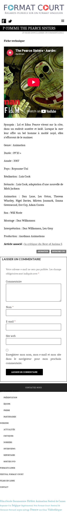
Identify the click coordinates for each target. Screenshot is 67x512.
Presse (7, 410)
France (34, 509)
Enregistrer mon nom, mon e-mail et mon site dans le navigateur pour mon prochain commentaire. (33, 359)
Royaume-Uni (58, 251)
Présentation (10, 397)
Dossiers (8, 442)
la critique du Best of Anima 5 (43, 244)
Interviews (9, 448)
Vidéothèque (55, 509)
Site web (11, 336)
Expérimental (27, 505)
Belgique (16, 505)
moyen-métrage (23, 510)
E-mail (11, 321)
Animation (43, 251)
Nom (10, 307)
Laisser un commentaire (49, 32)
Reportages (9, 455)
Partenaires (10, 416)
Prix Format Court (42, 505)
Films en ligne (7, 480)
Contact (4, 487)
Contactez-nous (33, 387)
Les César (43, 510)
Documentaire (19, 501)
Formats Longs (7, 468)
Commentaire (14, 281)
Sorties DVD (10, 461)
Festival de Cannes (56, 501)
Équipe (7, 404)
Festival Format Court (12, 474)
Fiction (31, 501)
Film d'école (6, 501)
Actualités (9, 429)
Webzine (4, 423)
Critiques (8, 436)
